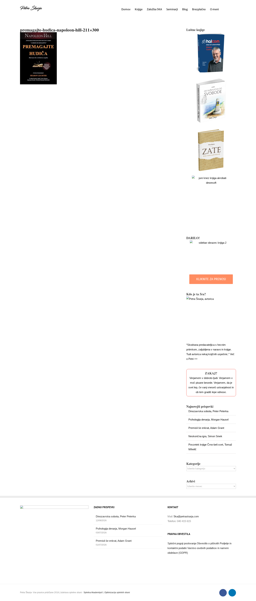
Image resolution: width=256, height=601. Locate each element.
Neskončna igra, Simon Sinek (205, 436)
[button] (231, 9)
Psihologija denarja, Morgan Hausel (208, 419)
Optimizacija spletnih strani (117, 592)
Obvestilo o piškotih (208, 543)
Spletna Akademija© (93, 592)
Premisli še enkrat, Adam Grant (206, 427)
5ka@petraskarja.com (186, 516)
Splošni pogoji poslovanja (182, 543)
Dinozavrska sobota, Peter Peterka (208, 411)
